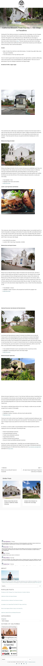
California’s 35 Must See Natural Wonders (9, 596)
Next (39, 494)
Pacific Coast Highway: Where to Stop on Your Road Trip (11, 608)
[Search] (40, 586)
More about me (38, 582)
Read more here (6, 183)
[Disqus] (21, 525)
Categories (3, 619)
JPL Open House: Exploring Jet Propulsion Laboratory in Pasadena (32, 469)
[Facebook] (16, 663)
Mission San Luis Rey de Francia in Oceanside (9, 469)
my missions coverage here (35, 446)
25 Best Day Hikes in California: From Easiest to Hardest (11, 600)
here (18, 41)
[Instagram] (21, 663)
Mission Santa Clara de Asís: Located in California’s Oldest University (11, 502)
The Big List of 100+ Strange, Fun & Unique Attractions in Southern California (15, 592)
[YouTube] (24, 663)
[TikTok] (26, 663)
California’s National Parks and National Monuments (11, 612)
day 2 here (10, 448)
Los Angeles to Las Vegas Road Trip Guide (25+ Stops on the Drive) (14, 604)
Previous (4, 494)
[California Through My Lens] (21, 3)
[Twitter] (19, 663)
